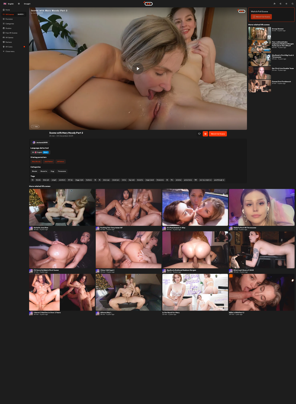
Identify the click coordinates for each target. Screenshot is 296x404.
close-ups (106, 180)
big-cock (131, 180)
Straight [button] (27, 4)
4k (95, 180)
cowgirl (54, 180)
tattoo (124, 180)
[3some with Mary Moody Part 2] (138, 68)
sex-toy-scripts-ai (205, 180)
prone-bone (188, 180)
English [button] (8, 3)
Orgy (52, 171)
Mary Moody (36, 161)
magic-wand (150, 180)
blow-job (46, 180)
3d (32, 180)
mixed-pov (115, 180)
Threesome (62, 171)
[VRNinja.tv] (240, 11)
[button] (274, 3)
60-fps (70, 180)
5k (99, 180)
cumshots (62, 180)
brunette (140, 180)
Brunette (44, 171)
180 (196, 180)
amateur (178, 180)
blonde (38, 180)
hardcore (89, 180)
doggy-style (79, 180)
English (42, 152)
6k (167, 180)
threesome (160, 180)
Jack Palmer (49, 161)
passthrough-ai (219, 180)
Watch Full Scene (218, 134)
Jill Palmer (60, 161)
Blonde (34, 171)
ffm (172, 180)
